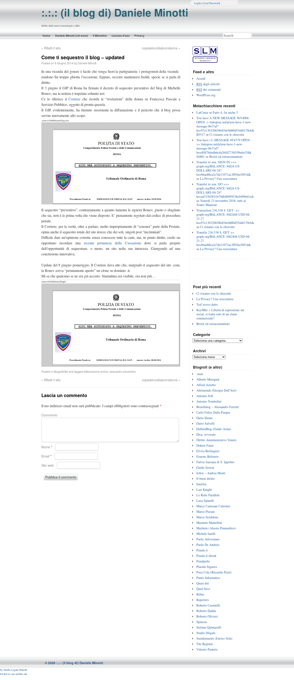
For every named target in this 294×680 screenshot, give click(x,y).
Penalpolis (203, 561)
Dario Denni (204, 418)
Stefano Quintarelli (208, 627)
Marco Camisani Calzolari (213, 506)
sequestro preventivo (123, 371)
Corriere (75, 98)
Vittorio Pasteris (207, 649)
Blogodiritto (61, 371)
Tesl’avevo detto (207, 304)
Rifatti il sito (51, 48)
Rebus (200, 594)
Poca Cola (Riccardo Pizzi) (214, 572)
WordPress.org (205, 95)
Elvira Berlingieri (207, 451)
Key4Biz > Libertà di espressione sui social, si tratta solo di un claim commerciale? (220, 314)
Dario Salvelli (205, 423)
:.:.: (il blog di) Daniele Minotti (114, 12)
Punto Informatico (208, 578)
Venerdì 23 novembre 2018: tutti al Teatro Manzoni (221, 202)
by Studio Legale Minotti (13, 670)
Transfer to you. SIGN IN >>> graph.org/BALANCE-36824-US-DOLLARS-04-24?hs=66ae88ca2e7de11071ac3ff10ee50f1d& (223, 168)
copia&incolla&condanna (161, 48)
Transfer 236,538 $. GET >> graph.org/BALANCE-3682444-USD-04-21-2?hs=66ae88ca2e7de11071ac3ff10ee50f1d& (223, 238)
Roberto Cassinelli (208, 605)
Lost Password (212, 3)
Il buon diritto (205, 478)
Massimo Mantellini (209, 522)
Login (197, 3)
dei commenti (208, 89)
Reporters (202, 600)
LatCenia (202, 112)
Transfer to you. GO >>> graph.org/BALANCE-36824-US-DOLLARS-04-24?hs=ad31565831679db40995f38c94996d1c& (225, 190)
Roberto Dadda (206, 611)
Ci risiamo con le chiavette (226, 134)
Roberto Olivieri (207, 616)
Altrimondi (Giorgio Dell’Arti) (216, 390)
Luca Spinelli (205, 500)
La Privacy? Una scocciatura (218, 178)
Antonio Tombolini (208, 401)
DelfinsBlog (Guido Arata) (213, 429)
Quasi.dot (202, 583)
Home (46, 36)
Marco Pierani (205, 511)
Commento (49, 415)
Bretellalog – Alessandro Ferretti (217, 407)
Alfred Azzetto (206, 385)
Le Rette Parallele (208, 495)
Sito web (47, 465)
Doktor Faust (204, 445)
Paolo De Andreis (207, 544)
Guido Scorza (205, 467)
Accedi (200, 78)
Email (46, 456)
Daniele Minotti (87, 63)
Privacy (139, 36)
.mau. (200, 374)
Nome (46, 447)
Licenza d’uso (121, 36)
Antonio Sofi (204, 396)
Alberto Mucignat (207, 379)
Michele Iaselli (205, 533)
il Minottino (100, 36)
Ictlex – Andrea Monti (210, 473)
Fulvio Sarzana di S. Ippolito (215, 462)
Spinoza (201, 622)
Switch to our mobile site (13, 674)
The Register (204, 644)
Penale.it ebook (206, 555)
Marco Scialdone (207, 517)
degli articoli (208, 84)
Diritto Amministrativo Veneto (216, 440)
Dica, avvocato (206, 434)
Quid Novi (203, 589)
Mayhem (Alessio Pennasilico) (216, 528)
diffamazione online (96, 371)
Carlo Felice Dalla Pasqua (213, 412)
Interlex (201, 484)
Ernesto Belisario (207, 456)
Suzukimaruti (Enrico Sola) (214, 638)
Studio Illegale (205, 633)
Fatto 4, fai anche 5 (225, 112)
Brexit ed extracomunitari (226, 156)
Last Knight (204, 489)
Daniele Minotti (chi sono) (71, 36)
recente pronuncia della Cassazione (112, 242)
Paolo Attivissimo (208, 539)
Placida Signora (206, 566)
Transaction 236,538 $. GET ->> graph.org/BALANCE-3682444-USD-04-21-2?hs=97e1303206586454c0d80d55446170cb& (225, 216)
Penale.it (202, 550)
